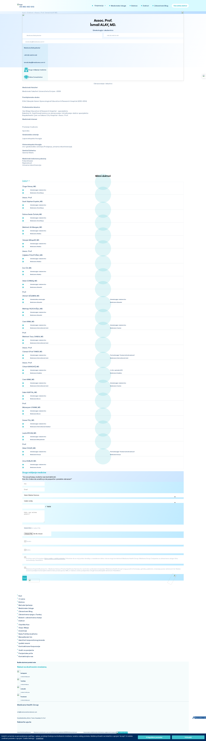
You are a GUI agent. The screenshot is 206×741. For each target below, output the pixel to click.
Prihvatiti (188, 737)
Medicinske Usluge (26, 608)
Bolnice (22, 602)
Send (24, 578)
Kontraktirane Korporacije (29, 646)
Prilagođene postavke (154, 737)
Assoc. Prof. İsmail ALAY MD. (46, 12)
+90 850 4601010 (123, 732)
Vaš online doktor (180, 6)
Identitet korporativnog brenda (32, 640)
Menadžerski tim (25, 637)
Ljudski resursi (24, 643)
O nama (22, 599)
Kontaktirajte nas (26, 656)
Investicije (23, 631)
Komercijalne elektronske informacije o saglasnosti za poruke (100, 732)
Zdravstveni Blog (25, 611)
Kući (24, 12)
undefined (39, 738)
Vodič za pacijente (26, 650)
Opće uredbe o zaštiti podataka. (54, 558)
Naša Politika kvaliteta (28, 634)
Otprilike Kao (24, 624)
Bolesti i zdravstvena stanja (30, 617)
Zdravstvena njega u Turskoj (30, 614)
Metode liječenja (25, 605)
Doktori (30, 12)
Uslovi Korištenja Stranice (24, 732)
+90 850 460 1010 (26, 7)
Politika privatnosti (72, 732)
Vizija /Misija (24, 628)
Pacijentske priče (26, 653)
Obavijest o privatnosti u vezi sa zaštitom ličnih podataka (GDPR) (50, 732)
